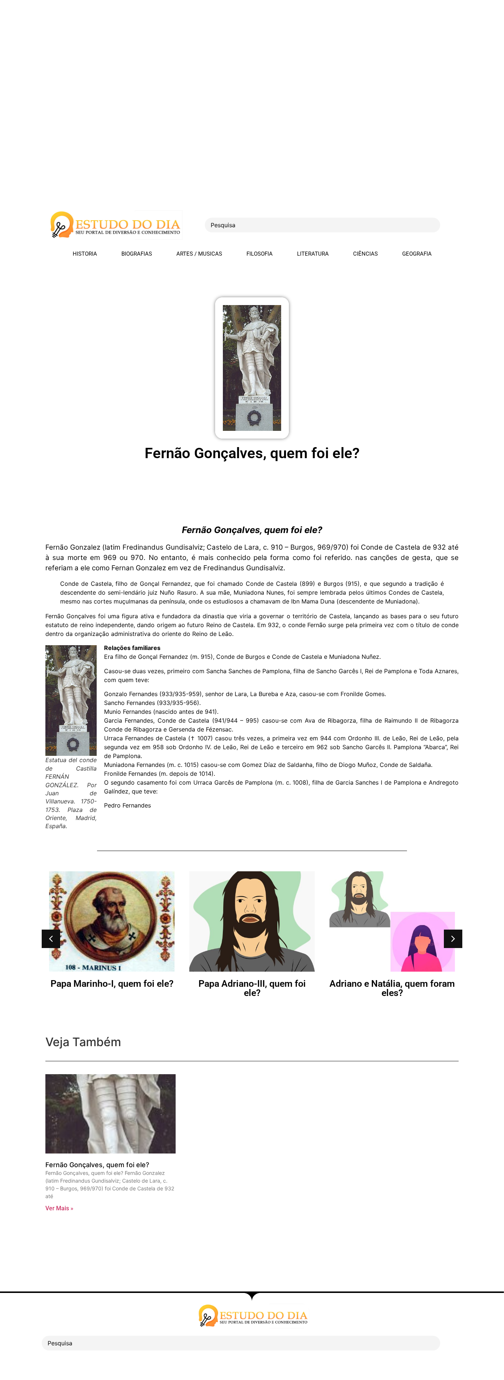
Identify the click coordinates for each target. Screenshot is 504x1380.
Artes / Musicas (199, 253)
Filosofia (259, 253)
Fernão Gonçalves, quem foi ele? (97, 1165)
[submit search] (453, 225)
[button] (51, 939)
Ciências (365, 253)
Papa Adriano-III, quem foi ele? (163, 988)
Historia (85, 253)
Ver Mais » (59, 1208)
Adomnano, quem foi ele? (443, 983)
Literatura (313, 253)
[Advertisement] (221, 51)
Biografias (136, 253)
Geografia (417, 253)
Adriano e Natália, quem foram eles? (303, 988)
